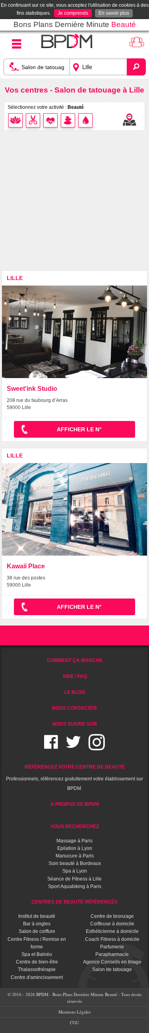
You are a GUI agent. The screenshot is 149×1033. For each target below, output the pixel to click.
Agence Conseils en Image (112, 962)
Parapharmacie (112, 954)
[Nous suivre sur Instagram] (96, 746)
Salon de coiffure (37, 931)
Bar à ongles (36, 924)
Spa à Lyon (74, 871)
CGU (74, 1022)
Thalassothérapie (37, 969)
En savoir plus (114, 13)
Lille (15, 278)
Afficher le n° (79, 429)
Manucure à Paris (75, 856)
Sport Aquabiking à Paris (74, 886)
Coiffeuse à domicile (112, 924)
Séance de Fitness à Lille (74, 879)
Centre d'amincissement (37, 977)
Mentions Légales (74, 1012)
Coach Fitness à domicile (112, 939)
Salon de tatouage (112, 969)
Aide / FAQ (74, 676)
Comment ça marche (75, 660)
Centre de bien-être (37, 962)
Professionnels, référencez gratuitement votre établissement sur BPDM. (74, 777)
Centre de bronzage (112, 916)
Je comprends (73, 13)
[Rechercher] (136, 67)
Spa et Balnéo (36, 954)
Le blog (74, 692)
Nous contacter (74, 708)
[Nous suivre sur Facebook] (51, 746)
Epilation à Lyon (74, 848)
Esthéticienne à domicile (112, 931)
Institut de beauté (36, 916)
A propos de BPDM (74, 804)
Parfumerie (112, 947)
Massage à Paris (74, 841)
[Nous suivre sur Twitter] (73, 746)
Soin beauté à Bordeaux (74, 863)
